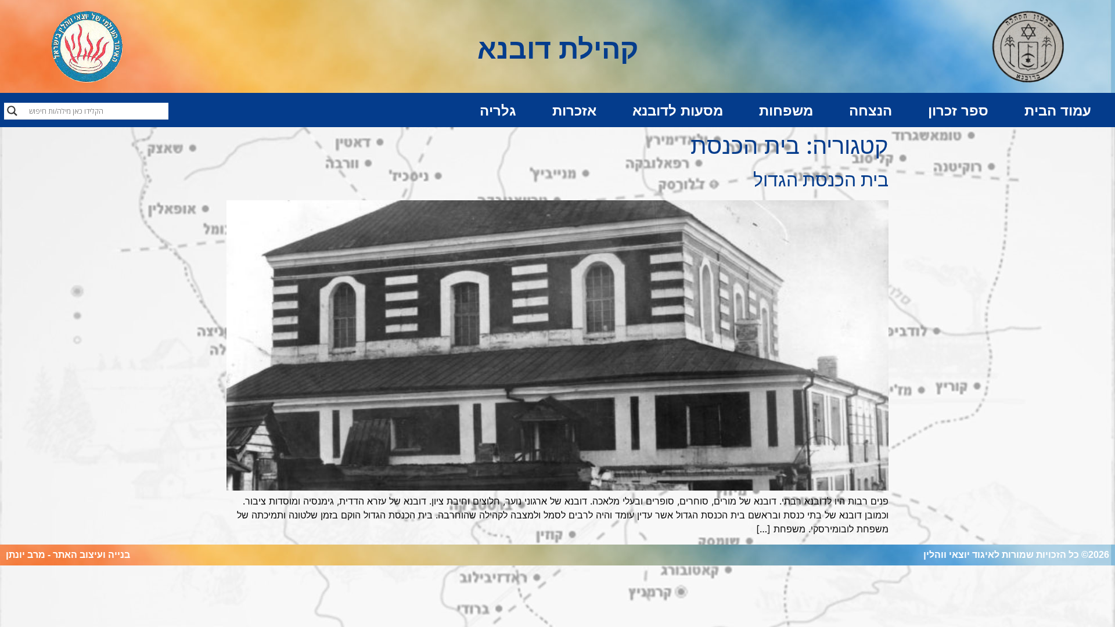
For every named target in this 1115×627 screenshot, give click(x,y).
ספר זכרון (958, 110)
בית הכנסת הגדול (821, 179)
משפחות (786, 110)
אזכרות (574, 110)
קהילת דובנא (557, 49)
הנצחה (870, 110)
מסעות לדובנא (677, 110)
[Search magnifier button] (12, 111)
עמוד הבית (1057, 110)
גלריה (498, 110)
